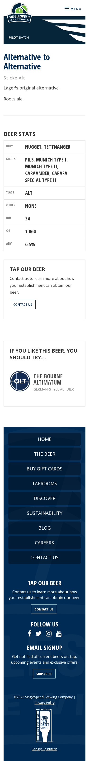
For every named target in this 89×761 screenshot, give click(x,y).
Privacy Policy (45, 702)
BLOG (44, 528)
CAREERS (44, 542)
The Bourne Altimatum (48, 379)
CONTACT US (22, 304)
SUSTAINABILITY (44, 513)
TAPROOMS (44, 483)
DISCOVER (45, 498)
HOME (45, 439)
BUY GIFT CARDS (44, 468)
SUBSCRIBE (44, 673)
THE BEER (44, 454)
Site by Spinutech (44, 749)
